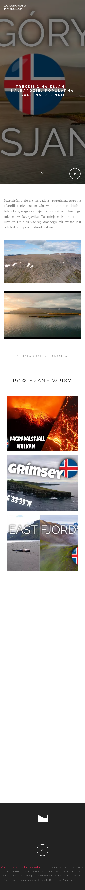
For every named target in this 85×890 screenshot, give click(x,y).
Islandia (59, 356)
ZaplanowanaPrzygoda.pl (23, 867)
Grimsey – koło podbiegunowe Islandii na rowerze (42, 482)
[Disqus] (42, 636)
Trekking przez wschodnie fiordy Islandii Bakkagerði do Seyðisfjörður (42, 542)
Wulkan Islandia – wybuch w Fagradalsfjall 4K (41, 422)
